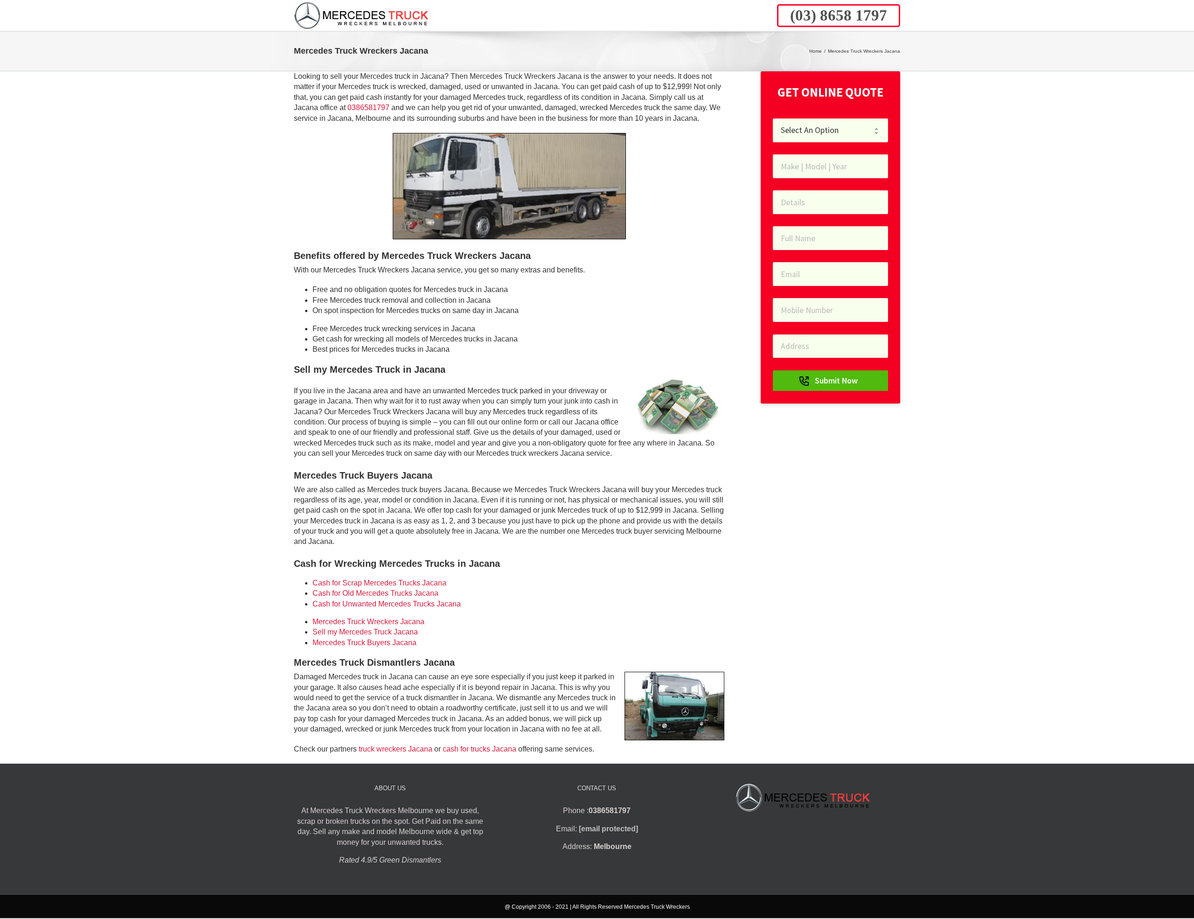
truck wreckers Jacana (395, 749)
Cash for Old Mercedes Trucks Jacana (375, 593)
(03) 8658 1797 (838, 15)
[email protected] (608, 829)
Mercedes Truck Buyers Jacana (364, 643)
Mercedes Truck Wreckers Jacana (368, 622)
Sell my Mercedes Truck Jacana (365, 632)
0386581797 (368, 107)
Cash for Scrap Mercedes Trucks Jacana (379, 583)
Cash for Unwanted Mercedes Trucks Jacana (386, 604)
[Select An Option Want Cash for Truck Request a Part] (830, 130)
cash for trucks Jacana (479, 749)
